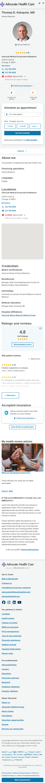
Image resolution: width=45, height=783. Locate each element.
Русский (21, 757)
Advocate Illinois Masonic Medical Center (19, 315)
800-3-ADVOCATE (10, 579)
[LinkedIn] (14, 602)
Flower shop (7, 653)
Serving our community (12, 729)
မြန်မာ (15, 752)
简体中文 (21, 752)
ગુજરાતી (38, 752)
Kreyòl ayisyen (7, 754)
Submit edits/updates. (30, 550)
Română (14, 757)
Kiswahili (35, 757)
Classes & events (9, 623)
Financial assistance (11, 640)
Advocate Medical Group (13, 707)
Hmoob (19, 754)
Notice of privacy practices (22, 773)
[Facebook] (3, 602)
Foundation (7, 716)
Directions (6, 66)
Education (6, 674)
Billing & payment (10, 627)
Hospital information (11, 649)
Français (31, 752)
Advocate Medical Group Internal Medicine (19, 57)
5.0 (13, 365)
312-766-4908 (10, 72)
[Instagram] (9, 602)
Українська (6, 760)
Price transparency (10, 632)
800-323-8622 (31, 140)
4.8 (27, 52)
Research (6, 682)
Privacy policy (6, 773)
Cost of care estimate (11, 636)
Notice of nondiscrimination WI (28, 775)
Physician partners (10, 678)
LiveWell (6, 614)
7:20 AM (10, 126)
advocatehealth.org (11, 596)
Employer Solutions (11, 687)
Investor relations (10, 691)
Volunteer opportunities (13, 720)
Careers (5, 669)
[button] (35, 126)
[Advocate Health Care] (17, 4)
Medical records (9, 645)
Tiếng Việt (18, 760)
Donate (5, 724)
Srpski (28, 757)
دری (26, 752)
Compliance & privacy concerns (16, 588)
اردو (13, 760)
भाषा (15, 754)
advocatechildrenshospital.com (16, 592)
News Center (8, 711)
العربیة (10, 752)
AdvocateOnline (9, 665)
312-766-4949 (10, 69)
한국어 (36, 754)
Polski (8, 757)
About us (6, 703)
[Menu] (43, 3)
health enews (8, 618)
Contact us (7, 583)
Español (4, 752)
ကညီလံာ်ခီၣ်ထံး (28, 754)
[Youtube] (19, 602)
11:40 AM (22, 126)
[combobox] (22, 114)
